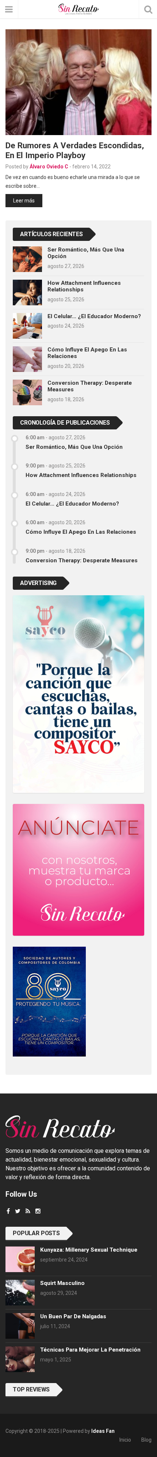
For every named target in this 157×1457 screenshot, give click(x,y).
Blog (146, 1440)
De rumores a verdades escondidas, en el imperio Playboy (74, 150)
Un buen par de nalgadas (73, 1316)
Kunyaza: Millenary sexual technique (88, 1250)
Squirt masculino (62, 1283)
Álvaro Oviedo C (49, 166)
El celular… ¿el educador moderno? (94, 316)
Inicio (125, 1440)
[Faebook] (8, 1211)
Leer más (24, 201)
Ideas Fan (103, 1431)
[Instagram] (38, 1211)
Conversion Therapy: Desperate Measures (82, 560)
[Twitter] (18, 1211)
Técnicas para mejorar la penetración (90, 1349)
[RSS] (27, 1211)
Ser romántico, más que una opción (74, 447)
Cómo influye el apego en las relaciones (81, 532)
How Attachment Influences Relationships (81, 475)
